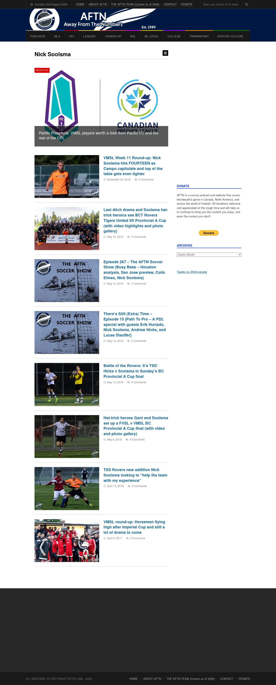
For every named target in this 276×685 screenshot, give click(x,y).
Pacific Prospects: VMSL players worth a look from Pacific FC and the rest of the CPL (98, 135)
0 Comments (146, 179)
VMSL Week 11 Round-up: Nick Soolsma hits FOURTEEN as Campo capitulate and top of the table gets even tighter (133, 165)
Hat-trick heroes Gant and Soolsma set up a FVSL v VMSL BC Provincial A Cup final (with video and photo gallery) (136, 425)
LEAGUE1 (89, 36)
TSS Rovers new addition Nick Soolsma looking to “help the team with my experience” (135, 475)
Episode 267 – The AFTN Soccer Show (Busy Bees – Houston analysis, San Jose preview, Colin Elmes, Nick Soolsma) (134, 269)
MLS (57, 36)
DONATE (187, 4)
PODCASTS (37, 36)
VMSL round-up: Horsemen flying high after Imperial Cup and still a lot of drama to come (134, 527)
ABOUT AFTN (98, 4)
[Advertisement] (209, 117)
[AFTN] (97, 19)
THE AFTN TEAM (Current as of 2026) (135, 4)
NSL (133, 36)
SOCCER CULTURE (230, 36)
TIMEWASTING (199, 36)
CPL (72, 36)
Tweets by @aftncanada (192, 272)
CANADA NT (113, 36)
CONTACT (170, 4)
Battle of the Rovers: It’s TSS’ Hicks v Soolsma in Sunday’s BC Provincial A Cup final (134, 371)
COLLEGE (174, 36)
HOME (80, 4)
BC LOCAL (152, 36)
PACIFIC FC (42, 70)
